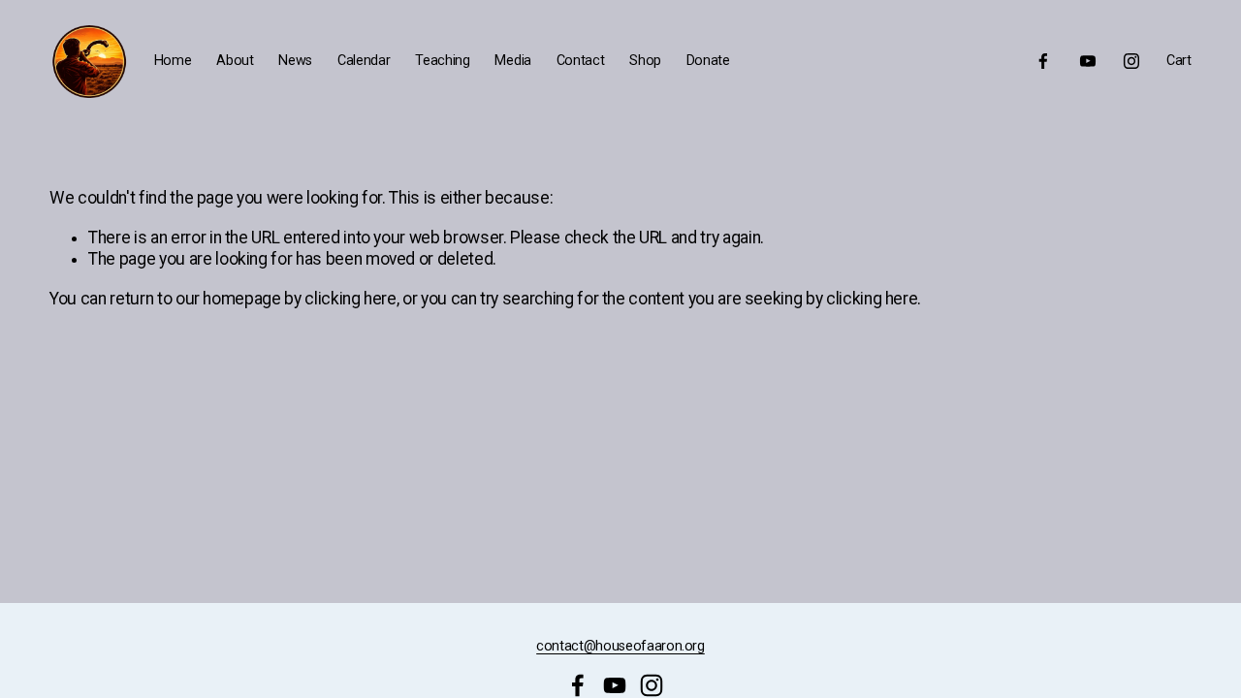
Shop (645, 60)
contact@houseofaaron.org (620, 646)
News (295, 60)
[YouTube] (1088, 61)
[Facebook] (1043, 61)
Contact (581, 60)
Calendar (364, 60)
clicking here (350, 298)
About (235, 60)
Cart (1179, 60)
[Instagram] (1131, 61)
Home (173, 60)
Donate (708, 60)
